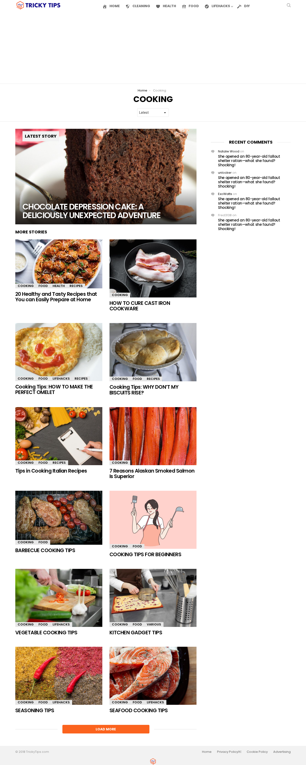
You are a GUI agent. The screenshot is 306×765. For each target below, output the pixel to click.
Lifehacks (61, 378)
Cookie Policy (257, 752)
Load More (106, 729)
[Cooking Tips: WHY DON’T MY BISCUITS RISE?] (153, 352)
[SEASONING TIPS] (58, 676)
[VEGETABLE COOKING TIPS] (58, 598)
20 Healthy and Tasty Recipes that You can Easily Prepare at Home (56, 297)
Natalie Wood (228, 151)
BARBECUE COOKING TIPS (45, 550)
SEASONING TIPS (34, 710)
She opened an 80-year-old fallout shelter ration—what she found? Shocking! (249, 160)
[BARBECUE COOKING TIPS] (58, 518)
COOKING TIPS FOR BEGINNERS (145, 554)
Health (59, 286)
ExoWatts (225, 194)
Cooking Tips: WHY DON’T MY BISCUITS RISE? (143, 389)
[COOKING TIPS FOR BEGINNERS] (153, 520)
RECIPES (76, 286)
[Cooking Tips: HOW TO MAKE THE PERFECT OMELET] (58, 352)
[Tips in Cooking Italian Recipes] (58, 436)
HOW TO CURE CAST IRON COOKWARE (139, 306)
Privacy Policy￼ (229, 752)
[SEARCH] (289, 5)
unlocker (225, 172)
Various (154, 624)
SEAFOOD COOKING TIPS (138, 710)
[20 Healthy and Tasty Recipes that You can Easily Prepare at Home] (58, 263)
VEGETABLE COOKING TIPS (46, 632)
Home (207, 752)
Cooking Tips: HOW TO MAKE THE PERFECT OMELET (54, 389)
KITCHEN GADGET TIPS (135, 632)
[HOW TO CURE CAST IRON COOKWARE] (153, 268)
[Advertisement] (153, 47)
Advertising (282, 752)
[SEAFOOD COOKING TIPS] (153, 676)
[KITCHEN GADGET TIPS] (153, 598)
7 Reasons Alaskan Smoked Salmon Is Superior (152, 473)
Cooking (26, 286)
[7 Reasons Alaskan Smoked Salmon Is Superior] (153, 436)
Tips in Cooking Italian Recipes (51, 470)
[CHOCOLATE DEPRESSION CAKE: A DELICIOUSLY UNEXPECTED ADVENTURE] (106, 176)
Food (43, 286)
